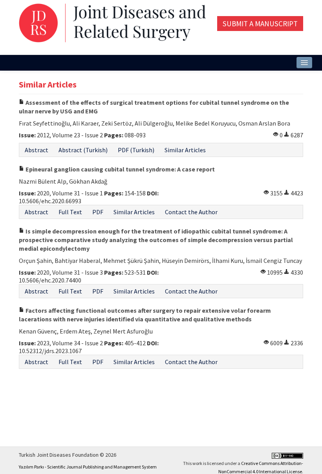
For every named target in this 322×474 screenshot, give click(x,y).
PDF (97, 212)
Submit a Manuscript (260, 23)
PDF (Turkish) (136, 150)
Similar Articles (185, 150)
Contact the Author (191, 212)
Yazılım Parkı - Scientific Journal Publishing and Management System (88, 467)
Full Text (70, 212)
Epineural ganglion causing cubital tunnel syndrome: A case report (119, 169)
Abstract (36, 150)
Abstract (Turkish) (83, 150)
